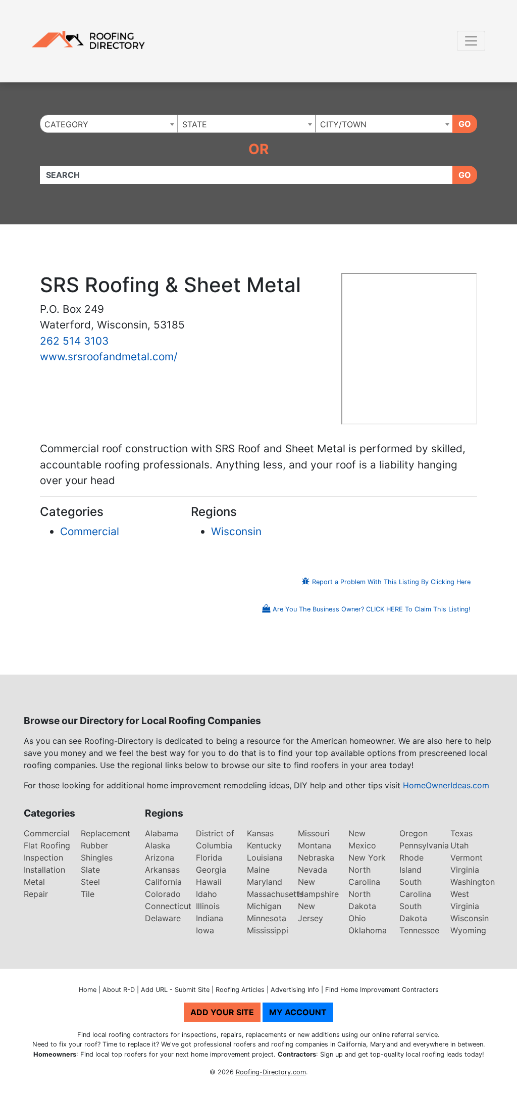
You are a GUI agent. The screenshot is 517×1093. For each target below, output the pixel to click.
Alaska (157, 845)
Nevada (312, 870)
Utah (459, 845)
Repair (36, 894)
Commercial (89, 531)
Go (464, 124)
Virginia (464, 870)
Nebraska (316, 857)
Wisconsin (236, 531)
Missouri (314, 833)
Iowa (205, 930)
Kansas (260, 833)
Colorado (163, 894)
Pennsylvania (424, 845)
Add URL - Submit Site (175, 989)
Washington (472, 882)
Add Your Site (222, 1012)
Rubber (94, 845)
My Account (298, 1012)
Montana (314, 845)
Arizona (159, 857)
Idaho (206, 894)
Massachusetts (275, 894)
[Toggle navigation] (471, 41)
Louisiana (265, 857)
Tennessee (419, 930)
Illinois (208, 906)
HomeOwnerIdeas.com (446, 785)
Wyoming (468, 930)
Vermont (466, 857)
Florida (209, 857)
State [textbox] (194, 124)
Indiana (209, 918)
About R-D (118, 989)
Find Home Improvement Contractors (382, 989)
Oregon (413, 833)
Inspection (43, 857)
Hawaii (209, 882)
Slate (90, 870)
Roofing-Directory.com (271, 1072)
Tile (87, 894)
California (163, 882)
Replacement (105, 833)
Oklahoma (367, 930)
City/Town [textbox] (343, 124)
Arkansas (162, 870)
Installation (44, 870)
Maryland (264, 882)
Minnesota (266, 918)
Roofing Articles (240, 989)
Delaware (163, 918)
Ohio (357, 918)
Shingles (97, 857)
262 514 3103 (74, 341)
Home (87, 989)
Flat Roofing (47, 845)
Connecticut (168, 906)
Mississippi (267, 930)
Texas (461, 833)
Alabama (161, 833)
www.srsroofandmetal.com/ (108, 356)
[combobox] (109, 124)
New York (367, 857)
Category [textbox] (66, 124)
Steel (90, 882)
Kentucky (264, 845)
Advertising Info (295, 989)
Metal (34, 882)
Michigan (264, 906)
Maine (258, 870)
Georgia (211, 870)
